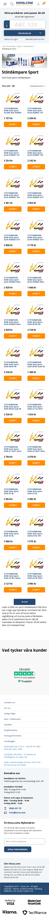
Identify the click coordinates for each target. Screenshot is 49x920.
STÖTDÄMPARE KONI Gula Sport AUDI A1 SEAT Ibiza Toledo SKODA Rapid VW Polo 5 (12, 449)
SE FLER (25, 602)
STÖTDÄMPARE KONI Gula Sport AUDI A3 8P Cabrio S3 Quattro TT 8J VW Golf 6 (12, 576)
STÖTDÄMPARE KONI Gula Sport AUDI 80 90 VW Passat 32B (34, 322)
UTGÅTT (13, 124)
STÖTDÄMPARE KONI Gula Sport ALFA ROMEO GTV (35, 195)
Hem (3, 46)
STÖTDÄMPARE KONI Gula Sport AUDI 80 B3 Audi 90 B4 (12, 407)
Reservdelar (11, 46)
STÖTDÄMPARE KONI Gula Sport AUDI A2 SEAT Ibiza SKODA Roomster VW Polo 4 (36, 449)
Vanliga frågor (10, 713)
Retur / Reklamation (12, 719)
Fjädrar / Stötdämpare (25, 46)
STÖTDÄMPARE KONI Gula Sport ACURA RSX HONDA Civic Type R (12, 110)
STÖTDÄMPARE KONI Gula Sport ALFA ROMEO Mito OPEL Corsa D (12, 280)
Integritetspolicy (10, 730)
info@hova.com (17, 812)
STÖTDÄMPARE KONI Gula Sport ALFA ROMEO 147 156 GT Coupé (35, 110)
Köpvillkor (8, 724)
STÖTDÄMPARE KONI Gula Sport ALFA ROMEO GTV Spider (12, 237)
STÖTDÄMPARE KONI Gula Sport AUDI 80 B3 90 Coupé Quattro (11, 364)
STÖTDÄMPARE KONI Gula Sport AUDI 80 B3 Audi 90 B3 (36, 364)
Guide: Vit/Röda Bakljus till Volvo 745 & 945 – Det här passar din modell (23, 763)
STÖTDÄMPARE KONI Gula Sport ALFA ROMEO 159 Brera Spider (35, 153)
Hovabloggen (9, 741)
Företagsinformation (12, 735)
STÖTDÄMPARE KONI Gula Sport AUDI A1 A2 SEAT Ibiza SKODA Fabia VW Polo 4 (35, 407)
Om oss (7, 708)
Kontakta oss (9, 702)
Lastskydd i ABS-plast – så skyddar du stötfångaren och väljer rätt (20, 755)
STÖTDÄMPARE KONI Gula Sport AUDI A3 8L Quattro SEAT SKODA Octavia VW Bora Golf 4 (36, 491)
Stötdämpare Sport (9, 49)
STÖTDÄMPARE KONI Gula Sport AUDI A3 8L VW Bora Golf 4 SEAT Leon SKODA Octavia (35, 534)
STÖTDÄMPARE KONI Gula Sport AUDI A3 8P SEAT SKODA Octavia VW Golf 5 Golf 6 (36, 576)
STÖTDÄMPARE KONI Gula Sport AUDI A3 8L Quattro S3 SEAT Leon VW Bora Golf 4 (12, 491)
